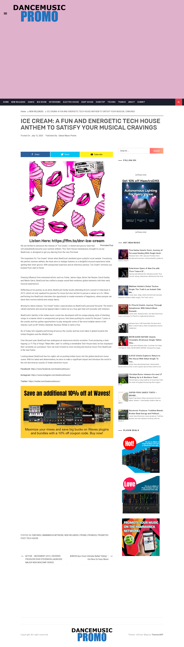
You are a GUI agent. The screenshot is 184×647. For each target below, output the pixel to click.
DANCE (31, 102)
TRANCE (122, 102)
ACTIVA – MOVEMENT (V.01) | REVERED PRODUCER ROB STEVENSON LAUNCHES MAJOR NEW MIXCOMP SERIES (43, 559)
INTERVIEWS (55, 102)
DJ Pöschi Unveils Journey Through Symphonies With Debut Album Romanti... (145, 308)
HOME (6, 102)
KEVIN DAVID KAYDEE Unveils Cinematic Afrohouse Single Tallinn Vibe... (145, 340)
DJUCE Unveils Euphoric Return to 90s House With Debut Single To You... (144, 359)
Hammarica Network (52, 535)
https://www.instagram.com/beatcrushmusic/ (51, 375)
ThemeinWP (157, 634)
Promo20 (92, 535)
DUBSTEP (100, 102)
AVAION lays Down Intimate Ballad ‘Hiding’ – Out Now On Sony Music (89, 558)
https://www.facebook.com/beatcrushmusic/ (50, 369)
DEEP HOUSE (87, 102)
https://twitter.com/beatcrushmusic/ (44, 381)
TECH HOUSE (32, 538)
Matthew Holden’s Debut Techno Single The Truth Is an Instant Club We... (145, 289)
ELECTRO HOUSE (71, 102)
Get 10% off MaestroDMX (140, 181)
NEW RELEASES (18, 102)
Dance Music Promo (67, 135)
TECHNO (112, 102)
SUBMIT (141, 102)
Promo (82, 535)
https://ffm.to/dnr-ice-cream (78, 241)
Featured (36, 535)
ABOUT (131, 102)
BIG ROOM (41, 102)
